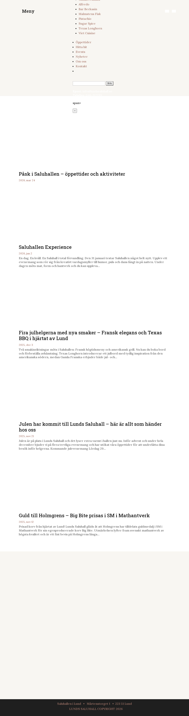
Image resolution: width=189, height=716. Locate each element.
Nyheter (82, 56)
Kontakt (81, 66)
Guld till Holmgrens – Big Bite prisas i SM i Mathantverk (84, 515)
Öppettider (83, 42)
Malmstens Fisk (90, 14)
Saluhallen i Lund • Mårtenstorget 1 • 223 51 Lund (94, 703)
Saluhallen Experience (45, 247)
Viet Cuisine (87, 33)
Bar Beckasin (88, 9)
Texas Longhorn (90, 28)
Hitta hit (81, 47)
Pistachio (85, 19)
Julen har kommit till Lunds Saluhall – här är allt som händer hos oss (90, 427)
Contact (108, 670)
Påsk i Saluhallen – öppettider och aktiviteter (72, 174)
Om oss (81, 61)
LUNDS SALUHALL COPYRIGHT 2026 (96, 709)
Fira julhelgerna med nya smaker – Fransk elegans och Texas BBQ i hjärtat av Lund (90, 335)
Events (80, 52)
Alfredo (84, 4)
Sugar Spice (87, 23)
